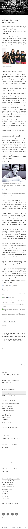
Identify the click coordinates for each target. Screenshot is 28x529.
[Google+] (12, 514)
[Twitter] (3, 514)
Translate (13, 395)
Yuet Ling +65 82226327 (8, 405)
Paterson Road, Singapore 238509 (11, 403)
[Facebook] (7, 514)
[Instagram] (16, 514)
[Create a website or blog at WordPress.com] (2, 518)
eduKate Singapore (18, 18)
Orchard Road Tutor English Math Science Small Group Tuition (13, 4)
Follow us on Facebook (10, 427)
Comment (21, 364)
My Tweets (5, 447)
